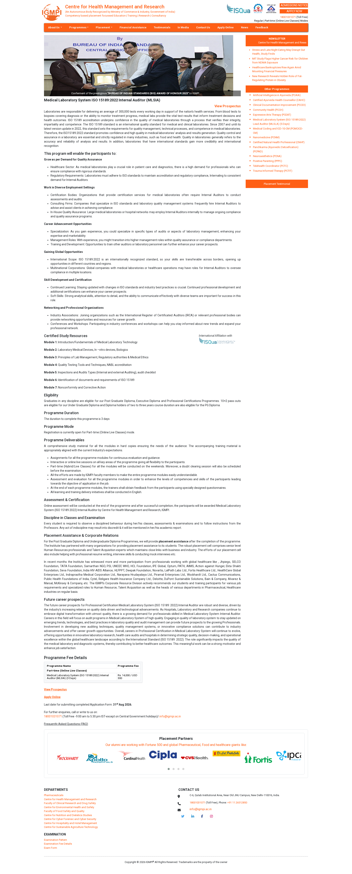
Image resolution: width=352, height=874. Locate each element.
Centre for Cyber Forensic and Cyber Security (70, 819)
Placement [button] (103, 27)
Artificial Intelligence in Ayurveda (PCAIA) (277, 95)
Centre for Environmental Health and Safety (69, 807)
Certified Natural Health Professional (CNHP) (279, 142)
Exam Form (50, 847)
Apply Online (225, 27)
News (244, 27)
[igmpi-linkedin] (193, 816)
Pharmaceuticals (53, 795)
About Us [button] (54, 27)
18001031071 (288, 17)
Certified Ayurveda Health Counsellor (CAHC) (279, 100)
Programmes (77, 27)
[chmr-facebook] (202, 816)
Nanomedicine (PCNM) (266, 137)
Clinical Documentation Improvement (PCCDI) (279, 104)
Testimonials (162, 27)
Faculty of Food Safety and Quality (64, 811)
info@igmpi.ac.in (170, 716)
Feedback (261, 27)
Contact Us (203, 27)
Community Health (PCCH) (268, 109)
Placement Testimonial (277, 183)
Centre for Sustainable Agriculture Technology (71, 827)
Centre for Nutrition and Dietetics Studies (68, 815)
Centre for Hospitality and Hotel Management (70, 823)
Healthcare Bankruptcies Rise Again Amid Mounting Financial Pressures (276, 69)
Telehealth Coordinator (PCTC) (270, 165)
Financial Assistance (133, 27)
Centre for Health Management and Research (276, 42)
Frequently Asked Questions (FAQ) (66, 724)
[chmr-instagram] (211, 816)
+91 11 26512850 (237, 802)
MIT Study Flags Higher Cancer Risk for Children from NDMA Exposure (280, 60)
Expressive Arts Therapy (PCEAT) (272, 114)
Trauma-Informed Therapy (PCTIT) (272, 170)
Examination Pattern (55, 839)
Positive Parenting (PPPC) (267, 161)
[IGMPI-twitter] (182, 816)
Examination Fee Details (58, 843)
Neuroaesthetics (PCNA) (267, 156)
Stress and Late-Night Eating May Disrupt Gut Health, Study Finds (278, 51)
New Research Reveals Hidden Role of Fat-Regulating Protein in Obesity (277, 78)
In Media (183, 27)
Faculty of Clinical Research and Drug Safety (70, 803)
